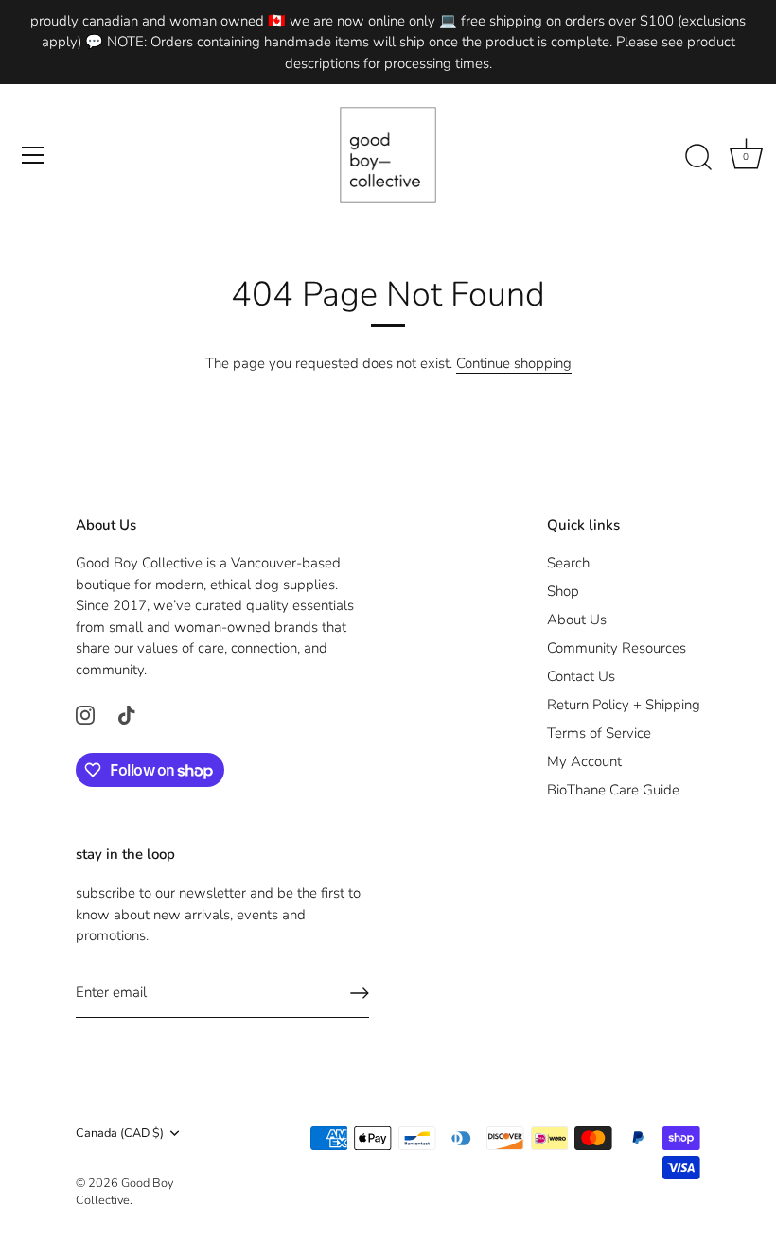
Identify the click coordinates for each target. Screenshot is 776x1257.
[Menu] (33, 155)
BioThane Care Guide (613, 789)
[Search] (698, 158)
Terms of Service (599, 733)
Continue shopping (514, 363)
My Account (584, 761)
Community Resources (616, 647)
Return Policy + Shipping (623, 704)
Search (568, 562)
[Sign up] (359, 993)
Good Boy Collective (124, 1192)
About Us (577, 619)
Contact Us (581, 676)
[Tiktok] (126, 713)
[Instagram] (85, 713)
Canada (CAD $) (120, 1134)
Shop (563, 591)
